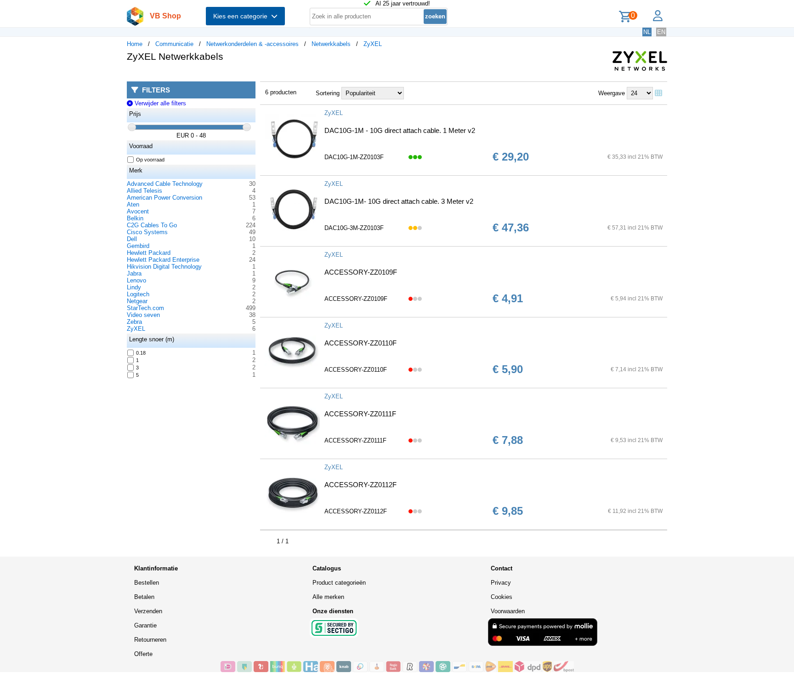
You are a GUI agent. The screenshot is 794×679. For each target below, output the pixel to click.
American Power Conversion (164, 197)
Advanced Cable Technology (165, 183)
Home (134, 43)
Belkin (135, 218)
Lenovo (136, 280)
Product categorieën (339, 582)
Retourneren (150, 639)
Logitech (138, 294)
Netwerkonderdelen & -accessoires (252, 43)
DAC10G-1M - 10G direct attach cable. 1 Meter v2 (399, 130)
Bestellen (146, 582)
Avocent (138, 211)
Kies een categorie (242, 16)
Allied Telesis (144, 190)
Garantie (145, 625)
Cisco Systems (147, 232)
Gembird (138, 245)
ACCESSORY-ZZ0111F (360, 414)
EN (661, 32)
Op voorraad (150, 159)
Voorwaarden (508, 611)
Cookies (501, 596)
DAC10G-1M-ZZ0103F (354, 157)
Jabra (134, 273)
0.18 (141, 353)
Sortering (328, 93)
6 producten (280, 92)
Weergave (611, 93)
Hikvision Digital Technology (164, 266)
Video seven (143, 314)
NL (647, 32)
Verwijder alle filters (159, 103)
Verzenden (148, 611)
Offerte (143, 653)
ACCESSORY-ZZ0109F (360, 272)
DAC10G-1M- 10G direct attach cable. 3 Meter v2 (398, 201)
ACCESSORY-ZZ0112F (360, 485)
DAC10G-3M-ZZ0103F (354, 227)
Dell (132, 239)
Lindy (134, 287)
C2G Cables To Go (152, 225)
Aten (133, 204)
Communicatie (174, 43)
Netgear (137, 301)
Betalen (144, 596)
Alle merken (328, 596)
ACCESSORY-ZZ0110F (360, 343)
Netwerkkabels (331, 43)
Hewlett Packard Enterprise (163, 259)
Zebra (134, 321)
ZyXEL (372, 43)
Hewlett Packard (148, 252)
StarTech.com (145, 308)
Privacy (501, 582)
